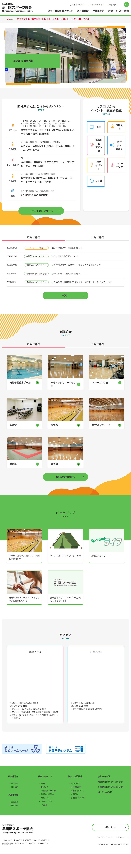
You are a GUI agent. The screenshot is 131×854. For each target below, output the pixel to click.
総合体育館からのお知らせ (110, 781)
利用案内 (14, 787)
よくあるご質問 (76, 5)
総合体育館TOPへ (65, 477)
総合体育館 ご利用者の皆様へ (66, 273)
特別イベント (98, 165)
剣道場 (54, 464)
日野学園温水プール (20, 382)
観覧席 (54, 425)
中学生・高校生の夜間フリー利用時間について (24, 557)
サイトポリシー (103, 837)
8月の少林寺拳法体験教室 (34, 195)
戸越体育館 (98, 11)
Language (112, 5)
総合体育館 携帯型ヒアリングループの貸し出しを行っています (81, 282)
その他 (98, 181)
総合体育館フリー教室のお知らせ (67, 248)
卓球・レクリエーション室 (63, 384)
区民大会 (119, 127)
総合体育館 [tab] (33, 237)
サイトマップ (121, 837)
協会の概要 (75, 783)
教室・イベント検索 (118, 11)
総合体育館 (83, 11)
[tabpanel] (65, 271)
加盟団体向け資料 (78, 798)
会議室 (13, 425)
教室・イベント (45, 776)
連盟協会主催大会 (98, 145)
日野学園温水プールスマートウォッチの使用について (76, 265)
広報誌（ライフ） (99, 556)
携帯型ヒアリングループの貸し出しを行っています (65, 599)
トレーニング (119, 165)
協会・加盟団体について (60, 11)
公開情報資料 (76, 787)
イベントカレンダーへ (41, 211)
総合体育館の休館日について (65, 256)
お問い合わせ (110, 827)
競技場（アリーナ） (102, 425)
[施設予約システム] (65, 749)
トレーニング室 (100, 382)
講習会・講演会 (119, 145)
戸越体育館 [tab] (97, 237)
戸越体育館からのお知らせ (110, 787)
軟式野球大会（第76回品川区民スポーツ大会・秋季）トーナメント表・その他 (53, 19)
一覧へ (65, 295)
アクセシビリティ (95, 5)
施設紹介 (14, 783)
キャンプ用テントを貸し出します (65, 556)
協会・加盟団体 (75, 776)
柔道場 (13, 464)
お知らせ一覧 (104, 776)
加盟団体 (74, 794)
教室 (99, 127)
